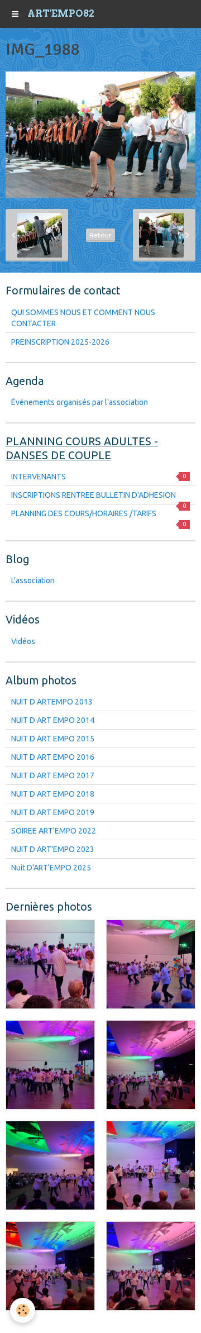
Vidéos (23, 641)
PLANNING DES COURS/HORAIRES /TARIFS (98, 515)
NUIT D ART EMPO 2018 (52, 793)
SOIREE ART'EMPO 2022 (53, 830)
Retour (100, 235)
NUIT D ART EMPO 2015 (52, 738)
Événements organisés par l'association (79, 402)
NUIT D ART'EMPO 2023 (52, 849)
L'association (33, 580)
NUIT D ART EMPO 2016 (52, 757)
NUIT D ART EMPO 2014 (52, 720)
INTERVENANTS (98, 476)
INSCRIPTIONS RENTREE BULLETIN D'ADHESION (98, 497)
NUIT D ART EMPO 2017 (52, 775)
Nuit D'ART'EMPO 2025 (51, 867)
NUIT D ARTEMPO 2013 (52, 701)
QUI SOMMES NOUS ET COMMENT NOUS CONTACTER (83, 318)
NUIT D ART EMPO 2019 (52, 812)
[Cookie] (22, 1310)
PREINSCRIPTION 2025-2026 (60, 341)
